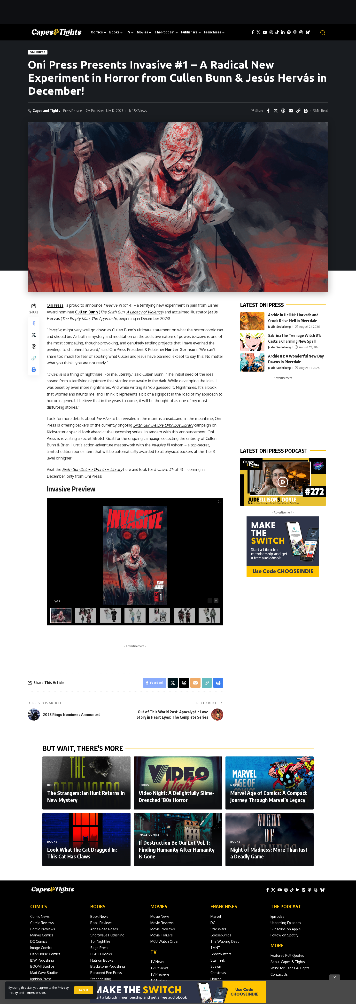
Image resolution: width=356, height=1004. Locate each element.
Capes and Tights (46, 110)
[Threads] (301, 32)
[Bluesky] (307, 32)
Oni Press (38, 52)
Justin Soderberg (279, 326)
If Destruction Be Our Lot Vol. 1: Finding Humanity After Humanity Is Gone (177, 849)
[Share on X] (275, 111)
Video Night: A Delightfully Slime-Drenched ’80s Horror (177, 796)
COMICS (38, 906)
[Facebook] (252, 32)
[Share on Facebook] (268, 111)
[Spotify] (289, 32)
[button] (83, 990)
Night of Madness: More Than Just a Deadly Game (269, 853)
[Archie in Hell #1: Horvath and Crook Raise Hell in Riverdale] (252, 321)
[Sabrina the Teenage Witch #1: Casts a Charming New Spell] (252, 342)
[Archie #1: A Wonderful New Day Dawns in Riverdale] (252, 362)
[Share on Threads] (283, 111)
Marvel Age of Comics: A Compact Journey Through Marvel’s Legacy (268, 796)
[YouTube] (265, 32)
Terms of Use (35, 993)
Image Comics (149, 834)
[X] (258, 32)
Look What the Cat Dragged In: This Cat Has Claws (82, 853)
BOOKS (98, 906)
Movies (158, 906)
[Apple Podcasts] (295, 32)
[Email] (290, 111)
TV (153, 952)
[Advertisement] (178, 11)
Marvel (235, 785)
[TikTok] (277, 32)
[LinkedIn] (283, 32)
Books (52, 785)
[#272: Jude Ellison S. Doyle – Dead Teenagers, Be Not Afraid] (283, 482)
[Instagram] (271, 32)
